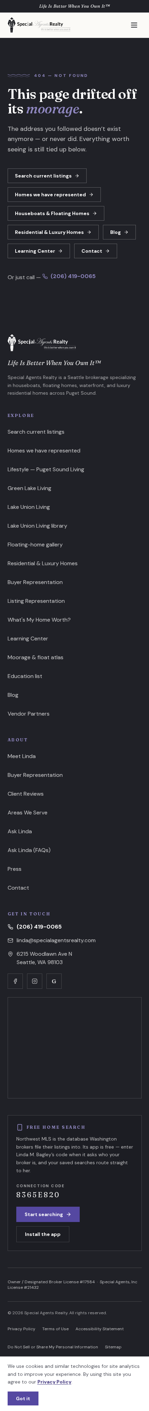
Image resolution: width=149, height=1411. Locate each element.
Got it (23, 1398)
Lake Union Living (29, 507)
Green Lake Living (29, 488)
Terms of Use (55, 1329)
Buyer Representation (35, 582)
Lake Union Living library (37, 525)
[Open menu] (134, 25)
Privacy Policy (21, 1329)
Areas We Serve (27, 812)
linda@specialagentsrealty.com (56, 940)
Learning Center (35, 251)
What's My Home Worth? (39, 619)
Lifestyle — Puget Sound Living (46, 469)
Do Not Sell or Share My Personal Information (53, 1347)
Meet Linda (22, 756)
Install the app (43, 1234)
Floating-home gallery (35, 544)
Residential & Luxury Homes (49, 232)
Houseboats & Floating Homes (52, 213)
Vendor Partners (29, 713)
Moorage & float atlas (35, 657)
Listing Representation (36, 601)
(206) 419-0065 (73, 276)
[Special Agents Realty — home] (39, 25)
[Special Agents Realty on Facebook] (15, 981)
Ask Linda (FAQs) (29, 850)
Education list (25, 676)
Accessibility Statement (100, 1329)
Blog (115, 232)
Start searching (44, 1214)
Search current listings (43, 176)
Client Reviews (26, 793)
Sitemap (113, 1347)
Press (14, 869)
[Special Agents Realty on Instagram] (34, 981)
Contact (91, 251)
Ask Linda (20, 831)
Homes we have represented (50, 194)
